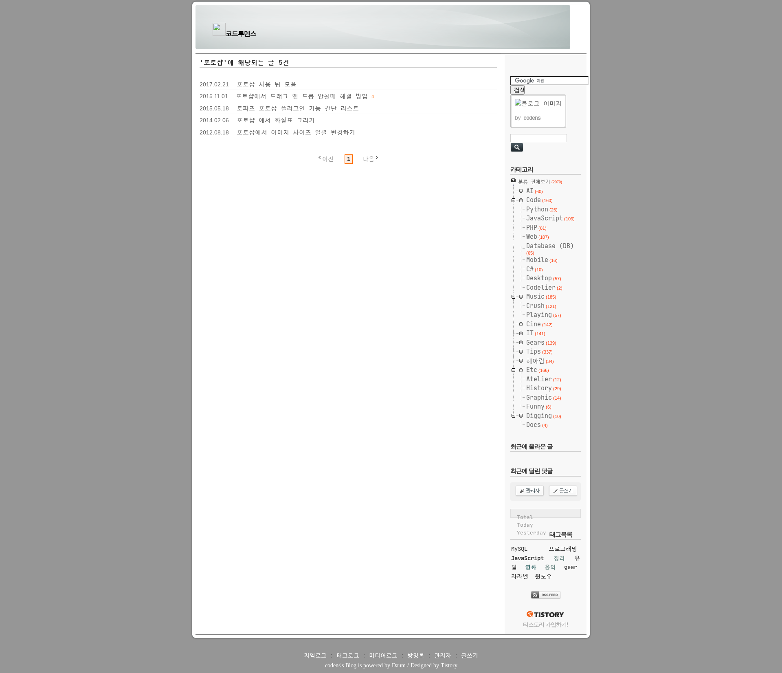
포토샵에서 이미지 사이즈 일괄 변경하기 (296, 132)
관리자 (442, 655)
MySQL (519, 548)
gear (570, 567)
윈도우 (543, 576)
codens (332, 665)
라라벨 (519, 576)
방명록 (415, 655)
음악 (550, 567)
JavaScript (527, 558)
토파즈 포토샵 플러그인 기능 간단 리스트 (298, 108)
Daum (399, 665)
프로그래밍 (563, 548)
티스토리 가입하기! (545, 625)
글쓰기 (469, 655)
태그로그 (347, 655)
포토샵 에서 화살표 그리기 (276, 120)
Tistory (449, 665)
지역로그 (315, 655)
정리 (559, 558)
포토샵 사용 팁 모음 (267, 84)
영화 (530, 567)
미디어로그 (383, 655)
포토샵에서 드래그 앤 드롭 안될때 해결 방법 (302, 96)
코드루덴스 (241, 33)
